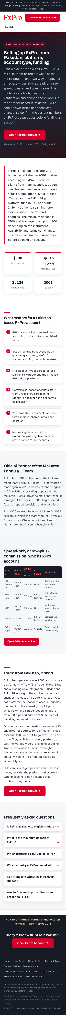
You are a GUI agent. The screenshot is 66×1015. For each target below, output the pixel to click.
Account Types (53, 961)
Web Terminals (34, 976)
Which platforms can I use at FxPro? (31, 853)
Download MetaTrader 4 (17, 971)
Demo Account (31, 966)
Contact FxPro (12, 966)
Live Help (9, 27)
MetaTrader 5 (50, 971)
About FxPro (34, 961)
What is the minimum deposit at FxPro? (28, 840)
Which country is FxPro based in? (29, 865)
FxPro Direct (12, 693)
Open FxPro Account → (42, 17)
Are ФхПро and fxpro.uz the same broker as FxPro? (30, 894)
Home (7, 961)
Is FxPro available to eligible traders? (31, 826)
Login (37, 971)
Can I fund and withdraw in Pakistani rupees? (31, 879)
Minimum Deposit (13, 976)
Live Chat (19, 961)
